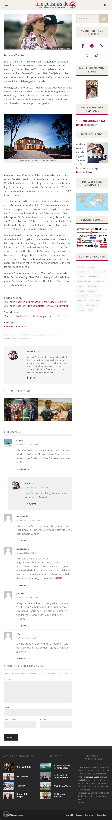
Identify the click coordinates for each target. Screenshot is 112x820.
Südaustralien (27, 339)
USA (91, 310)
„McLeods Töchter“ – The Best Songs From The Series (34, 316)
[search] (103, 18)
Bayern (80, 267)
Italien (80, 286)
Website (43, 719)
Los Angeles (82, 296)
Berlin (91, 267)
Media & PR (68, 815)
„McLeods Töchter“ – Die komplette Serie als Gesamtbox (36, 305)
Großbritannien (84, 281)
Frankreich (94, 276)
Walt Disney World (62, 786)
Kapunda (53, 335)
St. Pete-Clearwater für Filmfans (62, 766)
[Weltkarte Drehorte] (92, 210)
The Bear (20, 785)
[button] (6, 814)
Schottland (91, 305)
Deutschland (99, 272)
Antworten (24, 469)
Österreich (95, 300)
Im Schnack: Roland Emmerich (61, 776)
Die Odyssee (22, 776)
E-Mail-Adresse (10, 719)
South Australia (11, 339)
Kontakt (79, 815)
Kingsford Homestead (16, 326)
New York (81, 300)
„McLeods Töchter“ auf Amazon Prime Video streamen (35, 301)
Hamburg (100, 281)
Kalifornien (93, 286)
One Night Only (23, 767)
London (92, 291)
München (97, 296)
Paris (79, 305)
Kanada (80, 291)
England (81, 276)
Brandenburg (83, 272)
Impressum (89, 815)
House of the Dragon (22, 795)
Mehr (52, 372)
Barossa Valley (23, 335)
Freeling (34, 335)
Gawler (44, 335)
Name (7, 707)
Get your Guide (92, 777)
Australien (9, 335)
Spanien (81, 310)
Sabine (19, 440)
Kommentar (9, 679)
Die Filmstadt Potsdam (60, 795)
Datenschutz (102, 815)
